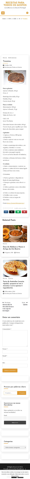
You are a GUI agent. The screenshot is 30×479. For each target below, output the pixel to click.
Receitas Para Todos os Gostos (15, 4)
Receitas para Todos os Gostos (13, 67)
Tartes (10, 278)
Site (3, 363)
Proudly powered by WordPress (14, 469)
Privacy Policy (15, 476)
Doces (5, 57)
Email (4, 356)
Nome (4, 349)
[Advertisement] (15, 37)
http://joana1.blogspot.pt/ (15, 203)
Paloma (18, 252)
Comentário (6, 329)
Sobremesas (12, 57)
